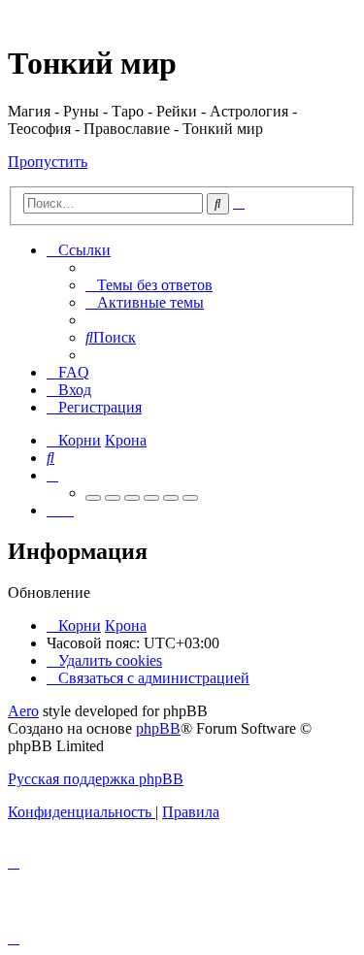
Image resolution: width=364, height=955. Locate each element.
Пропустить (47, 161)
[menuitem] (149, 285)
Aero (23, 711)
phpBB (158, 728)
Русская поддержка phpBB (95, 779)
